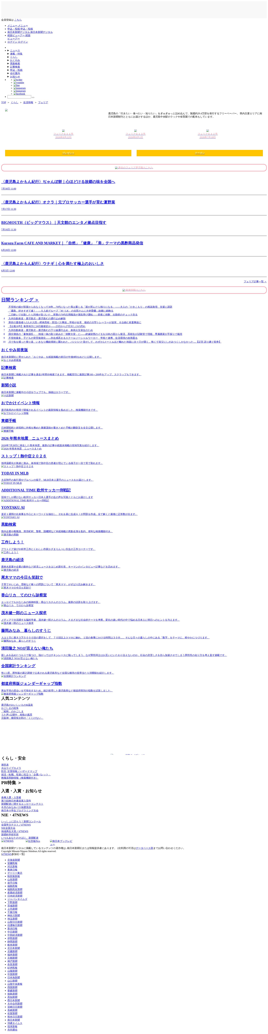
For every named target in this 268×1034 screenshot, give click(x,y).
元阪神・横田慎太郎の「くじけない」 (22, 718)
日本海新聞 (13, 977)
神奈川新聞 (13, 915)
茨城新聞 (12, 905)
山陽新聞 (12, 971)
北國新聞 (12, 951)
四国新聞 (12, 987)
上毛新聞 (12, 909)
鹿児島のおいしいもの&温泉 (17, 705)
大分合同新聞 (14, 1003)
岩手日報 (12, 882)
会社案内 (15, 73)
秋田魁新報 (13, 876)
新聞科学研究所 (10, 834)
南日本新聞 (13, 1020)
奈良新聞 (12, 964)
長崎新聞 (12, 1010)
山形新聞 (12, 879)
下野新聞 (12, 902)
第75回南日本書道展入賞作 (16, 800)
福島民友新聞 (14, 889)
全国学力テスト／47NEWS (16, 824)
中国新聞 (12, 974)
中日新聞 (12, 931)
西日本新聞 (13, 1000)
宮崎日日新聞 (14, 1007)
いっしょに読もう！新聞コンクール (21, 821)
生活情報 (28, 102)
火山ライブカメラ (11, 768)
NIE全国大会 (8, 828)
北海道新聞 (13, 860)
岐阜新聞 (12, 945)
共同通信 (12, 1029)
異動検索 (15, 63)
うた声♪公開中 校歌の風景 (16, 714)
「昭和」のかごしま (12, 711)
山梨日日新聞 (14, 922)
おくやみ (15, 60)
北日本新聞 (13, 948)
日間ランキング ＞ (20, 299)
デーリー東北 (14, 873)
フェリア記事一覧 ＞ (255, 281)
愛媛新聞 (12, 990)
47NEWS (7, 854)
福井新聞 (12, 954)
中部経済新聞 (14, 935)
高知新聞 (12, 997)
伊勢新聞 (12, 938)
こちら (18, 20)
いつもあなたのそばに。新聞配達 (19, 838)
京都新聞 (12, 958)
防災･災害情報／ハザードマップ (19, 771)
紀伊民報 (12, 967)
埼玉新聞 (12, 918)
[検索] (33, 97)
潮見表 (5, 764)
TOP (3, 102)
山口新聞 (12, 980)
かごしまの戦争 (10, 708)
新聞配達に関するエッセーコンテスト (22, 804)
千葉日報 (12, 912)
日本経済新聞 (14, 896)
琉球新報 (12, 1026)
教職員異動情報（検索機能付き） (19, 778)
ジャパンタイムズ (17, 899)
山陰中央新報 (14, 984)
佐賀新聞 (12, 1013)
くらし (14, 57)
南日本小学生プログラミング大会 (19, 810)
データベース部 (144, 848)
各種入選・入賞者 (11, 797)
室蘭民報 (12, 863)
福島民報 (12, 886)
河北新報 (12, 866)
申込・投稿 (16, 70)
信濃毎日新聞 (14, 925)
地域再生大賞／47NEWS (14, 831)
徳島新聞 (12, 993)
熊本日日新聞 (14, 1016)
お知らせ (15, 76)
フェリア (43, 102)
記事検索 (15, 66)
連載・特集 (16, 53)
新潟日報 (12, 928)
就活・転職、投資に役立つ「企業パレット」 (26, 774)
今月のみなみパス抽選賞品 (16, 807)
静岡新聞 (12, 941)
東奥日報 (12, 869)
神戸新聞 (12, 961)
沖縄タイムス (14, 1023)
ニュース (15, 50)
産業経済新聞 (14, 892)
